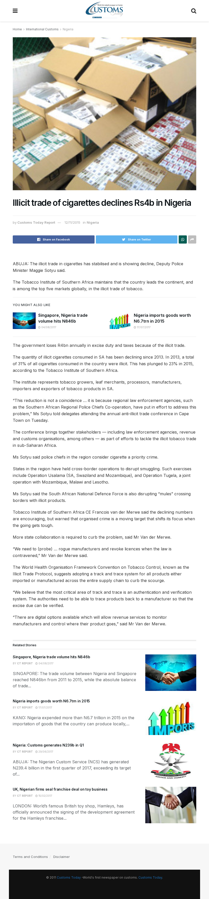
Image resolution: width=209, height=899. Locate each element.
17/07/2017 (143, 327)
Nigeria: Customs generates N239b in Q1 (48, 745)
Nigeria (68, 29)
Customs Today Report (36, 222)
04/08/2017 (48, 327)
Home (17, 29)
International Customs (42, 29)
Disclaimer (61, 857)
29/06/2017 (45, 751)
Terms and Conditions (30, 857)
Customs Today (69, 877)
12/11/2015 (72, 222)
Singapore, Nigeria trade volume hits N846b (51, 657)
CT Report (25, 663)
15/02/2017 (45, 795)
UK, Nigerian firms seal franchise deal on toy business (60, 789)
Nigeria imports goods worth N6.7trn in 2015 (51, 701)
